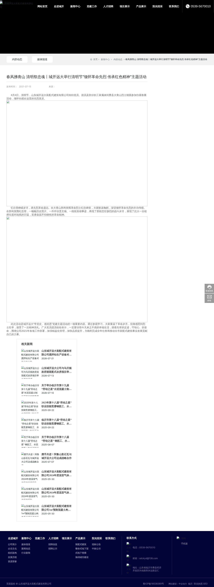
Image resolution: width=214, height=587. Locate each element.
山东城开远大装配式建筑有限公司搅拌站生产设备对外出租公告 (57, 354)
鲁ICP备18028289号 (153, 583)
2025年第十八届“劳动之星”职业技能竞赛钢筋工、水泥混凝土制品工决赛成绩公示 (57, 406)
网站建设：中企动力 (178, 583)
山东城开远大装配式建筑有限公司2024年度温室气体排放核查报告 (57, 475)
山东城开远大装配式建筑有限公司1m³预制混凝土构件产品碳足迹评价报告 (57, 510)
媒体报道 (42, 59)
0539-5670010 (201, 6)
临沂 (190, 583)
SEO (205, 583)
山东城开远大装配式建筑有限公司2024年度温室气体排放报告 (57, 492)
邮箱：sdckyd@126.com (145, 558)
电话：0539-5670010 (144, 547)
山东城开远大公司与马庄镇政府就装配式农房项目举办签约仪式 (57, 372)
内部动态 (17, 59)
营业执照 (198, 583)
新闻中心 (105, 59)
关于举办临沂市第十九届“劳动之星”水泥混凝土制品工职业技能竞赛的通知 (57, 389)
